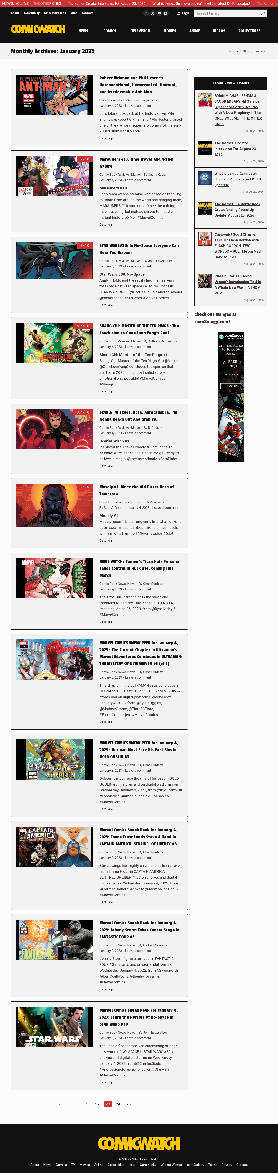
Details (104, 138)
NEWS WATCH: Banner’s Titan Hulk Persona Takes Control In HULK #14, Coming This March (139, 568)
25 (128, 1104)
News (131, 584)
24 (118, 1104)
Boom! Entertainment (114, 502)
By (139, 100)
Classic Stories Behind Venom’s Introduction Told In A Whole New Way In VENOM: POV (238, 284)
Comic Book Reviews (114, 175)
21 (87, 1104)
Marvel (136, 175)
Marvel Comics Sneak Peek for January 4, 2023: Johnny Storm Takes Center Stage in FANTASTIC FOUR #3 (139, 930)
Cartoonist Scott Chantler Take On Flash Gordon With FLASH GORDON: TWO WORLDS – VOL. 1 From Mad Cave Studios (238, 245)
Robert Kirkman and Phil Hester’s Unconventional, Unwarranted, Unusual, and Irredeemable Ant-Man (138, 85)
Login (185, 13)
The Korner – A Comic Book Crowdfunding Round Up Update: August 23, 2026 (237, 209)
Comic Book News (112, 584)
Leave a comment (138, 106)
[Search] (263, 13)
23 (108, 1104)
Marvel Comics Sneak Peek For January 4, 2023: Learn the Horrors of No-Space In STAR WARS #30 (138, 1017)
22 (97, 1104)
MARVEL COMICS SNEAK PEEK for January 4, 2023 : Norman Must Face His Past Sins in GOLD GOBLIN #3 (138, 749)
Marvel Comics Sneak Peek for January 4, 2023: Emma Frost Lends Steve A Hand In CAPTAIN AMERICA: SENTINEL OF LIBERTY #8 (138, 837)
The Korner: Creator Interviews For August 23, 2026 (59, 4)
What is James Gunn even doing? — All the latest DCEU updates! (154, 4)
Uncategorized (109, 100)
